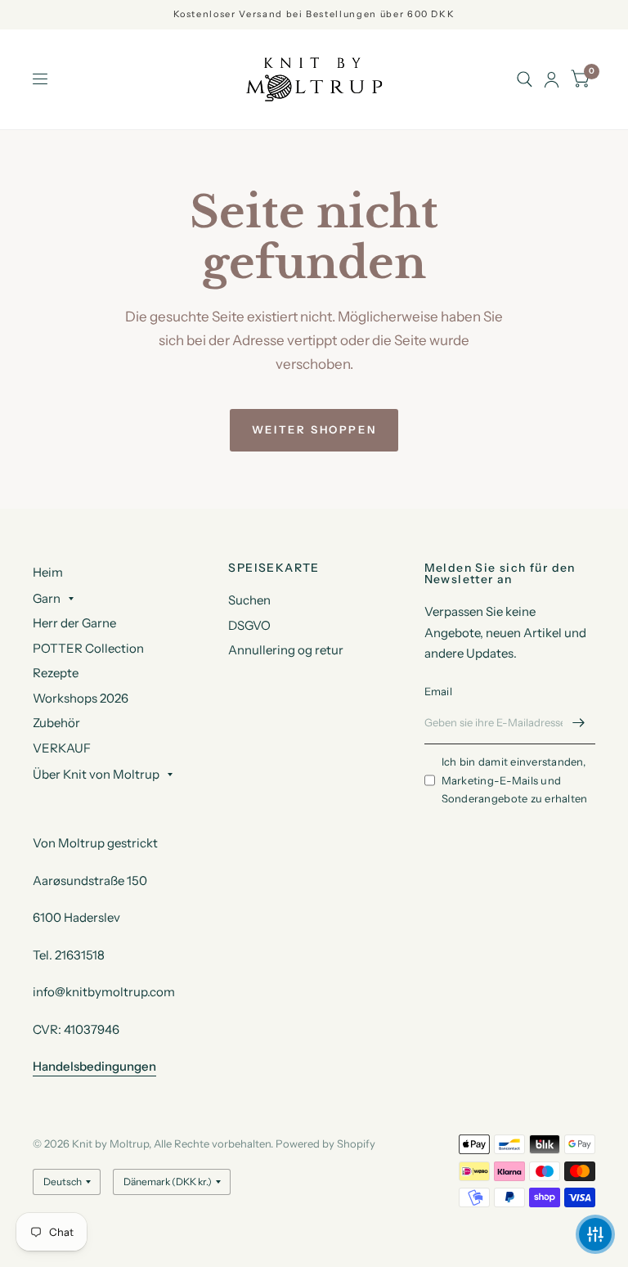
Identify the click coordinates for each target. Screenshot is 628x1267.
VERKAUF (62, 748)
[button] (595, 1234)
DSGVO (249, 625)
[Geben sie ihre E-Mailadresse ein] (579, 723)
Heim (48, 572)
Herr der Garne (74, 623)
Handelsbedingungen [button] (94, 1066)
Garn (47, 598)
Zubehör (56, 722)
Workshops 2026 (80, 698)
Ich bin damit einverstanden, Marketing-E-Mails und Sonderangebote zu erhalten (515, 780)
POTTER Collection (88, 648)
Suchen (249, 600)
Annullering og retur (285, 650)
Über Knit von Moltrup (96, 774)
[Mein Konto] (551, 79)
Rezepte (55, 673)
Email (438, 691)
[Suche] (524, 79)
